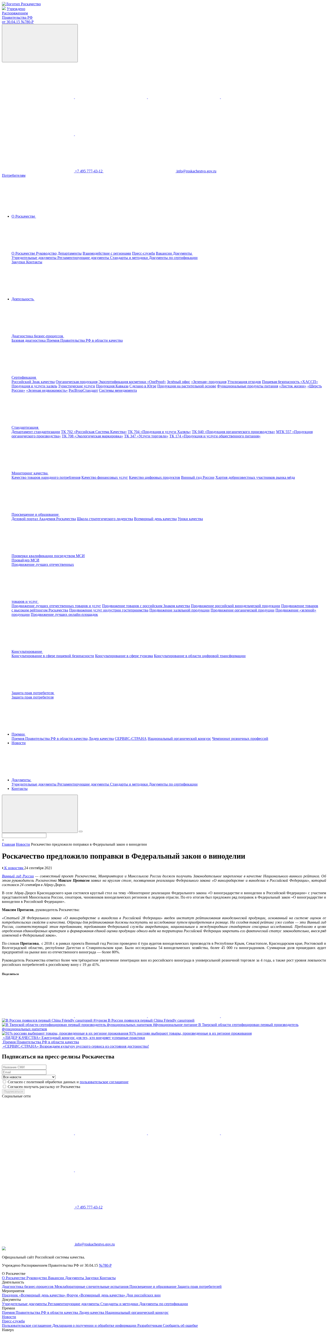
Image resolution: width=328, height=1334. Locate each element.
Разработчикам (150, 1325)
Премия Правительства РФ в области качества (85, 340)
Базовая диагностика (29, 340)
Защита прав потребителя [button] (33, 693)
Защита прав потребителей (199, 1286)
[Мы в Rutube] (111, 134)
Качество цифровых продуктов (154, 477)
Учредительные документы (34, 258)
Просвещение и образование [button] (36, 514)
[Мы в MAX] (257, 97)
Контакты (34, 262)
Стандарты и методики (129, 258)
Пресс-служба (143, 253)
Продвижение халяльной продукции (179, 610)
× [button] (3, 840)
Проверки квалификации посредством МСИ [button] (48, 556)
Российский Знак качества (33, 382)
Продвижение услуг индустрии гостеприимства (108, 610)
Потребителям (13, 175)
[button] (74, 336)
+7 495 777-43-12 (89, 171)
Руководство (46, 253)
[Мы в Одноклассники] (111, 97)
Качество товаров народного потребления (46, 477)
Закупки (19, 262)
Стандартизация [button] (25, 427)
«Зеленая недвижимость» (47, 390)
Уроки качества (190, 519)
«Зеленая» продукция (208, 382)
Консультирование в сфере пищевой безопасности (53, 656)
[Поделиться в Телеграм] (184, 1016)
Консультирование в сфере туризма (124, 656)
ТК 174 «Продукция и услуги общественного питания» (215, 436)
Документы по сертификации (173, 258)
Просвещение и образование (153, 1286)
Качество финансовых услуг (104, 477)
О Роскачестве (24, 253)
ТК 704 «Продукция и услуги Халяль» (159, 432)
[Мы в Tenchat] (38, 134)
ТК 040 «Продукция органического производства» (233, 432)
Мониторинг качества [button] (30, 473)
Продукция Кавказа (112, 386)
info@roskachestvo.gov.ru (196, 171)
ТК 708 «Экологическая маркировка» (92, 436)
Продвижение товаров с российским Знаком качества (146, 606)
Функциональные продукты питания (247, 386)
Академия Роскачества (57, 519)
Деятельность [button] (23, 299)
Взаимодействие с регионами (107, 253)
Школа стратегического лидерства (105, 519)
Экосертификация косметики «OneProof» (132, 382)
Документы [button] (183, 253)
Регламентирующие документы (83, 258)
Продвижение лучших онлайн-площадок (64, 614)
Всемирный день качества (155, 519)
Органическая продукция (76, 382)
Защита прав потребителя (33, 697)
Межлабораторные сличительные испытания (92, 1286)
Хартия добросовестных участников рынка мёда (255, 477)
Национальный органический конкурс (179, 738)
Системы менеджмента (118, 390)
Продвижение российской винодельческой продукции (235, 606)
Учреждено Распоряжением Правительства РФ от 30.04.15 (18, 15)
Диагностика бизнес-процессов (28, 1286)
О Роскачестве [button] (24, 216)
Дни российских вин (143, 1295)
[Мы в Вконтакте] (38, 97)
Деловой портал (25, 519)
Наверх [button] (8, 1330)
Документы (75, 1278)
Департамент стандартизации (36, 432)
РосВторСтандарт (83, 390)
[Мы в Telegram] (184, 97)
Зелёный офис (178, 382)
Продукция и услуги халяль (34, 386)
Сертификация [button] (24, 377)
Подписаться (13, 1091)
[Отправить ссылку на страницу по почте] (257, 1016)
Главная (8, 844)
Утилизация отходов (244, 382)
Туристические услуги (76, 386)
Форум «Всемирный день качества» (96, 1295)
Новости (19, 743)
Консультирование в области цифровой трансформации (200, 656)
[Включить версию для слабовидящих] (40, 43)
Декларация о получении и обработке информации (94, 1325)
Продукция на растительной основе (186, 386)
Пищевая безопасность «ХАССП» (290, 382)
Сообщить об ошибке (180, 1325)
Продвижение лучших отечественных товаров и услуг (56, 606)
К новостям (13, 868)
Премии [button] (19, 734)
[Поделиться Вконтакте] (38, 1016)
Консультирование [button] (27, 651)
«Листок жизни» (292, 386)
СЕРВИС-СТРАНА (131, 738)
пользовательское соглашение (104, 1082)
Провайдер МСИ (25, 560)
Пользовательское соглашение (27, 1325)
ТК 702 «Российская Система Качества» (94, 432)
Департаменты (70, 253)
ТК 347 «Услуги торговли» (146, 436)
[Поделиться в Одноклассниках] (111, 1016)
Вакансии (164, 253)
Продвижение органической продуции (242, 610)
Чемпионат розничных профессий (240, 738)
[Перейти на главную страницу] (21, 4)
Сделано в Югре (142, 386)
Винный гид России (197, 477)
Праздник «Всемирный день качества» (34, 1295)
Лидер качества (101, 738)
